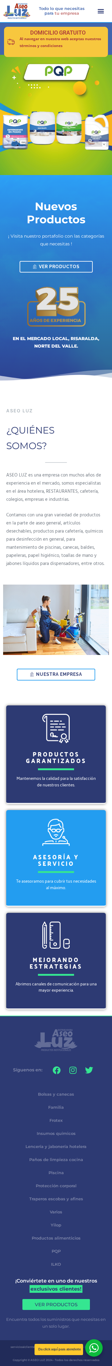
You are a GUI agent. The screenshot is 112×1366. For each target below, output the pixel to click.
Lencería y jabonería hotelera (56, 1146)
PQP (56, 1251)
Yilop (56, 1224)
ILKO (56, 1264)
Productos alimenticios (56, 1238)
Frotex (56, 1120)
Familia (56, 1107)
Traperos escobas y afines (56, 1198)
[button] (101, 11)
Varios (56, 1211)
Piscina (56, 1172)
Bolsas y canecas (56, 1094)
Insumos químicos (56, 1133)
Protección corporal (56, 1185)
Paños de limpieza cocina (56, 1159)
